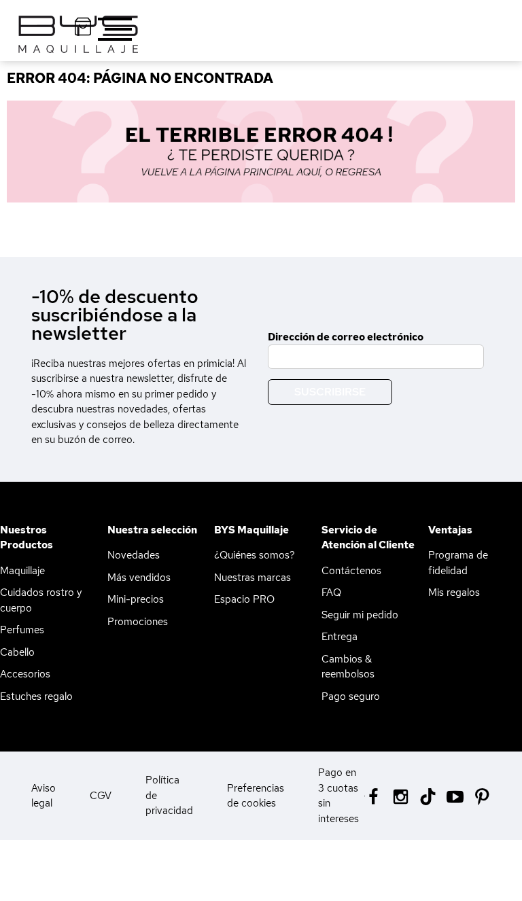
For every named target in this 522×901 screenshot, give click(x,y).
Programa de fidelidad (458, 563)
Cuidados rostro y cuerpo (41, 600)
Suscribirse (330, 392)
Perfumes (22, 630)
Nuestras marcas (252, 577)
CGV (100, 795)
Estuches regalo (36, 696)
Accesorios (25, 674)
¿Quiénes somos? (254, 555)
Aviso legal (43, 796)
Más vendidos (139, 577)
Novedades (133, 555)
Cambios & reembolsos (348, 667)
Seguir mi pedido (359, 615)
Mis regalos (454, 592)
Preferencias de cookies (255, 796)
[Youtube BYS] (455, 795)
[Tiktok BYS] (427, 796)
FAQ (331, 592)
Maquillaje (22, 571)
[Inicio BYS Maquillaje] (261, 151)
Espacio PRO (244, 599)
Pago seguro (350, 696)
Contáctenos (351, 571)
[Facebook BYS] (373, 795)
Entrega (339, 636)
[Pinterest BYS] (482, 795)
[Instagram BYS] (400, 795)
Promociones (137, 622)
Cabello (17, 652)
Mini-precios (135, 599)
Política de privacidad (169, 795)
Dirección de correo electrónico (345, 337)
